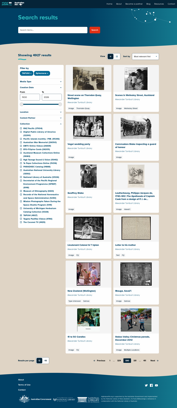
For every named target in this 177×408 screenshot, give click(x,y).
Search (95, 30)
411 (144, 360)
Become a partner (134, 4)
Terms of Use (24, 385)
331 (135, 360)
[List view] (117, 56)
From (22, 92)
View (102, 56)
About (119, 4)
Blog (148, 4)
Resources (159, 4)
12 (39, 360)
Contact (171, 4)
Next (153, 360)
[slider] (21, 104)
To (43, 92)
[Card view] (110, 56)
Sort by (126, 56)
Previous (101, 360)
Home (109, 4)
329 (119, 360)
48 (45, 360)
